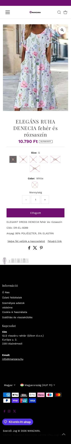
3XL (35, 168)
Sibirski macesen (13, 434)
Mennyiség (35, 192)
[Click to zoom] (62, 30)
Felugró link (55, 241)
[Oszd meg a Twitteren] (35, 248)
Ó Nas (5, 292)
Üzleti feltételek (12, 297)
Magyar (8, 385)
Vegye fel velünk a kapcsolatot (26, 241)
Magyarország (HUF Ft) (38, 385)
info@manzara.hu (12, 359)
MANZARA (33, 430)
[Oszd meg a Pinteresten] (41, 248)
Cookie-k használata (14, 312)
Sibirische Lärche (35, 434)
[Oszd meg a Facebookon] (29, 248)
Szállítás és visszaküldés (17, 317)
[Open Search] (59, 12)
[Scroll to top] (63, 436)
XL (43, 159)
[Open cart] (65, 12)
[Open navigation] (10, 12)
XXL (55, 159)
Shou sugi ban (55, 434)
